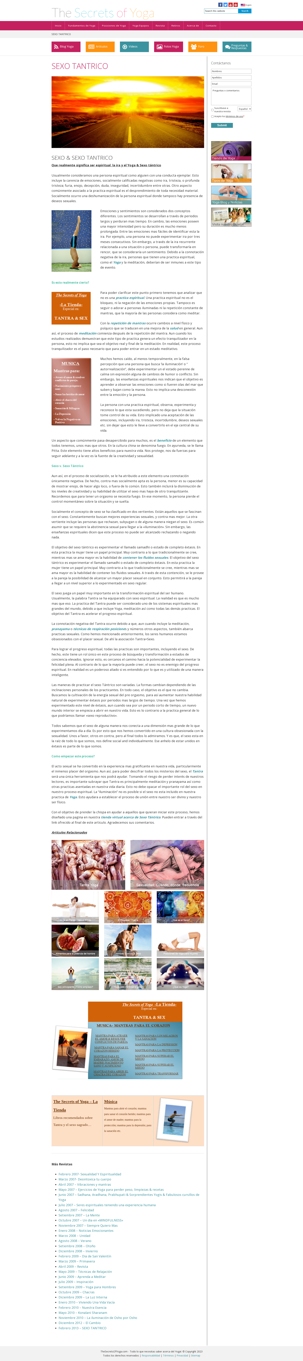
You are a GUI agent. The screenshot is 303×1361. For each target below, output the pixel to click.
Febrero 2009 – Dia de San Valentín (85, 1256)
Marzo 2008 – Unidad (74, 1236)
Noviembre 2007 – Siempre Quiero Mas (88, 1225)
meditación (87, 333)
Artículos (101, 46)
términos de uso (234, 116)
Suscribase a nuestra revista (222, 109)
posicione (117, 629)
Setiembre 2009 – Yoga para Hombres (87, 1287)
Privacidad (182, 1355)
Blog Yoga (66, 46)
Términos (168, 1355)
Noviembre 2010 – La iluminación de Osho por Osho (98, 1318)
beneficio (164, 440)
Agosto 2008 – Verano (75, 1241)
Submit (222, 125)
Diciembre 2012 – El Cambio (80, 1323)
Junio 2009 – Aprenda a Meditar (82, 1277)
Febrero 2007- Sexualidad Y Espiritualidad (90, 1174)
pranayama (61, 629)
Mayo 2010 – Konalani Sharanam (83, 1313)
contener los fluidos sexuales (145, 557)
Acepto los (229, 116)
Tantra (197, 771)
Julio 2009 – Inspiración (76, 1282)
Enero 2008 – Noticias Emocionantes (86, 1230)
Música (110, 1101)
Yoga (73, 797)
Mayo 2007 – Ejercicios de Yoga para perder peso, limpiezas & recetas (111, 1189)
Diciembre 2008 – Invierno (78, 1251)
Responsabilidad (151, 1355)
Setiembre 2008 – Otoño (77, 1246)
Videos (132, 46)
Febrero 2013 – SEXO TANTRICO (82, 1328)
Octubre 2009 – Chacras (77, 1292)
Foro (200, 46)
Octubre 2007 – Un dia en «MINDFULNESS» (91, 1220)
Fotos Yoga (171, 46)
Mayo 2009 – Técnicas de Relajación (85, 1271)
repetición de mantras (128, 323)
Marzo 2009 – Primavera (77, 1261)
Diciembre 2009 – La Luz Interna (83, 1297)
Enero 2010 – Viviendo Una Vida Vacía (87, 1302)
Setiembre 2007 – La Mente (79, 1215)
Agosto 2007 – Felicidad (76, 1210)
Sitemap (195, 1355)
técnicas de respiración (91, 629)
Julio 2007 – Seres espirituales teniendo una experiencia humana (107, 1205)
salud (174, 328)
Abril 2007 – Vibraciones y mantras (85, 1184)
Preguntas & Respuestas (239, 46)
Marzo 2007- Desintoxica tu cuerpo (85, 1179)
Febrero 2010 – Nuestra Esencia (82, 1307)
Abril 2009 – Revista (73, 1266)
